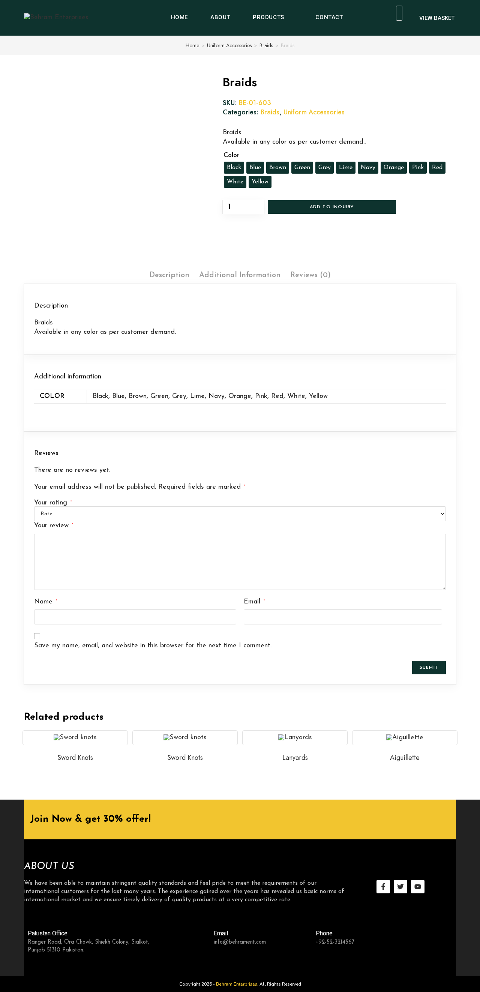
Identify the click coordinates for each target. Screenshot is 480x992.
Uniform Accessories (229, 45)
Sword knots (75, 757)
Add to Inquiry (332, 207)
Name (45, 602)
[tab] (169, 275)
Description (169, 275)
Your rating (53, 503)
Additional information (239, 275)
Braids (266, 45)
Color (232, 155)
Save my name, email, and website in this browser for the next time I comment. (153, 645)
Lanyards (295, 757)
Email (254, 602)
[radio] (234, 167)
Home (192, 45)
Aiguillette (405, 757)
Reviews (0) (310, 275)
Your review (53, 525)
